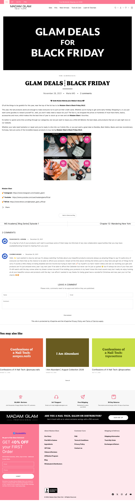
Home (60, 75)
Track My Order (110, 440)
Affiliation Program (51, 456)
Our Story (47, 436)
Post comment (67, 315)
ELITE (19, 2)
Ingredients (48, 444)
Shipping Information (112, 436)
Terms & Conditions (81, 440)
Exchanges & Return (112, 444)
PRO (25, 2)
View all (67, 380)
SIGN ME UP (118, 418)
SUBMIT (18, 476)
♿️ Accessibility (19, 433)
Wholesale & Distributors (53, 464)
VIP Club (47, 448)
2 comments (86, 93)
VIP (12, 2)
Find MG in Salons (50, 440)
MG (7, 2)
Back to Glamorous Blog (69, 215)
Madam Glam (53, 497)
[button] (115, 7)
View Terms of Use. (20, 485)
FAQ (75, 436)
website (8, 123)
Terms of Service (92, 321)
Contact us (78, 448)
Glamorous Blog (69, 75)
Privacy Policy (77, 321)
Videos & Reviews (50, 452)
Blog (46, 460)
